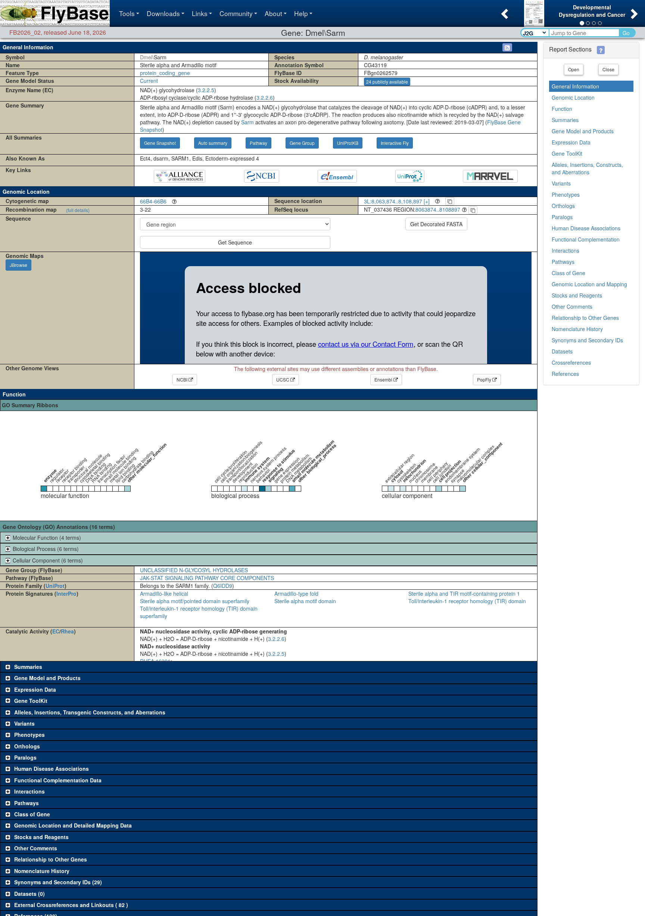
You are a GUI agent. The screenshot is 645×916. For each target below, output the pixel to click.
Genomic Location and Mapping (589, 284)
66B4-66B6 (153, 201)
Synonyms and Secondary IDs (587, 340)
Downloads (163, 13)
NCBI (182, 379)
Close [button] (608, 69)
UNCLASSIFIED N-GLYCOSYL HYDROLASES (194, 570)
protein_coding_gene (165, 73)
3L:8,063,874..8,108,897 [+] (397, 201)
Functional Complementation (586, 239)
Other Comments (572, 306)
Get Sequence (235, 242)
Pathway (258, 143)
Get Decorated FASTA (436, 224)
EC (55, 631)
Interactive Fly (395, 143)
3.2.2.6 (264, 97)
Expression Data (571, 142)
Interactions (565, 250)
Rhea (67, 631)
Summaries (565, 120)
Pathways (563, 261)
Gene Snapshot (160, 143)
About (273, 13)
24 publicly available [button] (387, 81)
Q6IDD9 (222, 585)
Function (562, 108)
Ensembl (383, 379)
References (565, 373)
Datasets (562, 351)
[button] (504, 11)
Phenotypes (566, 194)
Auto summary (212, 143)
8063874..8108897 (437, 209)
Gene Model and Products (583, 131)
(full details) (78, 210)
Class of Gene (568, 273)
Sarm (247, 122)
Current (149, 80)
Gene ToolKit (567, 153)
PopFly (484, 379)
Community (236, 13)
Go (626, 33)
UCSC (283, 379)
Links (200, 13)
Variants (561, 183)
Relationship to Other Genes (585, 317)
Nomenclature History (577, 329)
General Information (575, 86)
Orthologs (563, 205)
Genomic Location (573, 97)
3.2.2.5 (206, 90)
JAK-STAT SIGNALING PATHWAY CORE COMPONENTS (207, 578)
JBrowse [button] (18, 265)
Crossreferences (571, 362)
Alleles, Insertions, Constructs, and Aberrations (587, 168)
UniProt (55, 585)
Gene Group (302, 143)
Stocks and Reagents (577, 295)
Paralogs (562, 217)
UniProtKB (347, 143)
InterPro (66, 593)
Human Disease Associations (586, 228)
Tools (127, 13)
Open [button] (573, 69)
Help (301, 13)
